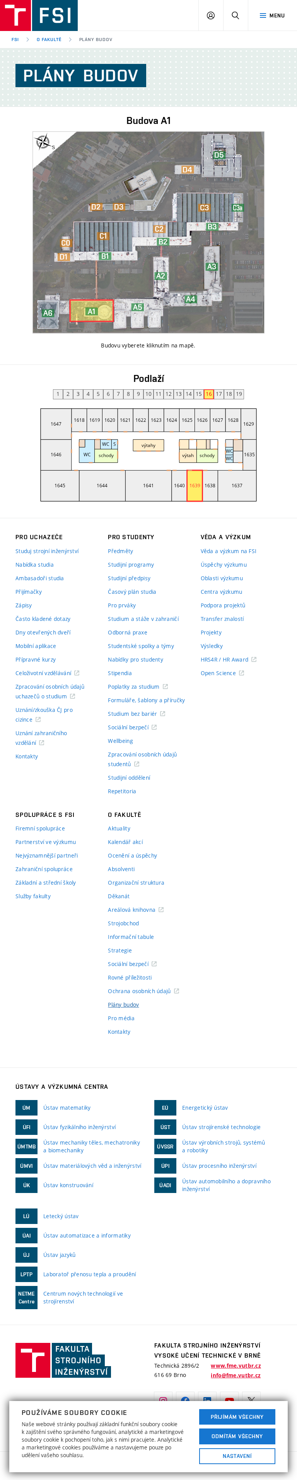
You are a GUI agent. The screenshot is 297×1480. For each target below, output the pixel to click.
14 (189, 393)
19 (239, 393)
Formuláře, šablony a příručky (146, 700)
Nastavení (237, 1456)
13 (179, 393)
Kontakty (26, 756)
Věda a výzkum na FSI (229, 551)
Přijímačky (28, 591)
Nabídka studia (34, 564)
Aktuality (119, 828)
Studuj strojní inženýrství (47, 551)
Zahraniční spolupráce (44, 869)
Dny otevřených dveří (43, 632)
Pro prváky (122, 605)
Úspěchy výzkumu (224, 564)
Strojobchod (123, 923)
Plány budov (123, 1004)
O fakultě (49, 39)
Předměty (120, 551)
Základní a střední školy (45, 882)
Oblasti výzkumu (222, 578)
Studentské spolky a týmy (141, 646)
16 (209, 393)
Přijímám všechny (237, 1417)
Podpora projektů (223, 605)
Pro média (121, 1018)
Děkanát (119, 896)
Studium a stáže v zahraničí (143, 618)
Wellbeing (120, 740)
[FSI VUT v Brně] (39, 15)
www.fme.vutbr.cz (236, 1365)
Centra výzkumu (221, 591)
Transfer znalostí (222, 618)
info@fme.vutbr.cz (236, 1375)
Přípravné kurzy (35, 659)
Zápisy (23, 605)
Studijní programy (131, 564)
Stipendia (120, 673)
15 (199, 393)
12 (169, 393)
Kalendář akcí (125, 842)
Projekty (211, 632)
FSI (15, 39)
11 (158, 393)
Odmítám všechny (237, 1436)
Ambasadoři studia (39, 578)
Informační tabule (131, 936)
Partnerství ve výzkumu (45, 842)
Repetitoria (122, 791)
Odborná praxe (127, 632)
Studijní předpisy (129, 578)
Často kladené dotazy (43, 618)
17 (219, 393)
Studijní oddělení (129, 777)
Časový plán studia (132, 591)
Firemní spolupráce (40, 828)
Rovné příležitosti (130, 977)
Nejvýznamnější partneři (46, 855)
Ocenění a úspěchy (132, 855)
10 (148, 393)
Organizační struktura (136, 882)
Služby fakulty (33, 896)
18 (229, 393)
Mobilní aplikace (35, 646)
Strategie (120, 950)
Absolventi (121, 869)
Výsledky (212, 646)
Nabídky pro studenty (135, 659)
